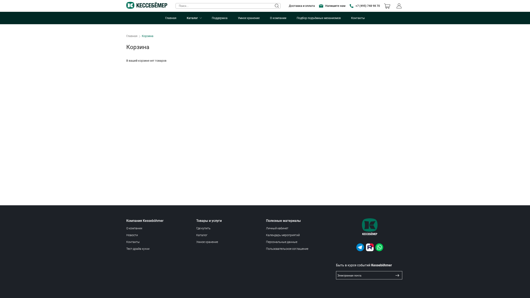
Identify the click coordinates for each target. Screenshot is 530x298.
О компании (278, 18)
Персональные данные (281, 242)
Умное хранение (249, 18)
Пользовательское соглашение (287, 248)
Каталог (192, 18)
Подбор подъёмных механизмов (319, 18)
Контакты (358, 18)
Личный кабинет (277, 228)
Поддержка (220, 18)
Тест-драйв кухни (137, 248)
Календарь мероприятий (283, 235)
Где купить (203, 228)
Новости (132, 235)
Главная (170, 18)
